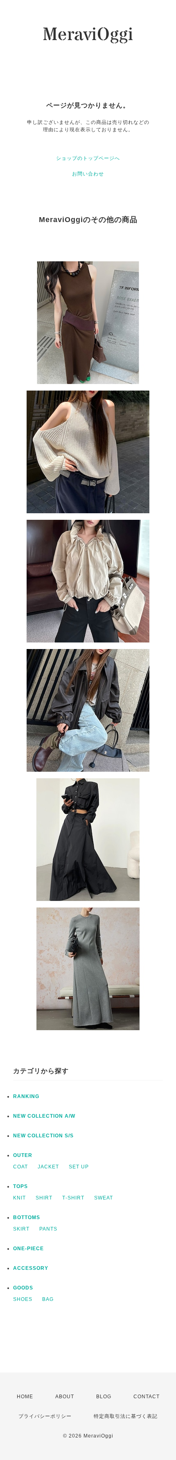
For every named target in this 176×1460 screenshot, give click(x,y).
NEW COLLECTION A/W (44, 1116)
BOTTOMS (26, 1217)
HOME (25, 1396)
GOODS (23, 1288)
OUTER (22, 1155)
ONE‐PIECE (28, 1248)
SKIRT (21, 1229)
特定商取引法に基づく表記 (126, 1416)
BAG (48, 1299)
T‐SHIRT (73, 1198)
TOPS (20, 1186)
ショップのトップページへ (88, 158)
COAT (20, 1167)
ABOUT (64, 1396)
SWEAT (103, 1198)
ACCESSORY (30, 1268)
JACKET (48, 1167)
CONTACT (146, 1396)
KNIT (19, 1198)
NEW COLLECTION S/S (43, 1136)
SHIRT (44, 1198)
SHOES (22, 1299)
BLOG (103, 1396)
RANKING (26, 1096)
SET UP (79, 1167)
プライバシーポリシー (45, 1416)
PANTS (48, 1229)
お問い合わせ (88, 174)
